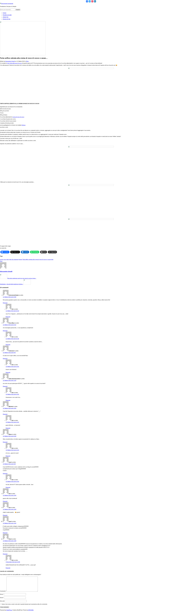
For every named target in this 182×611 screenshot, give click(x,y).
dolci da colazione (13, 259)
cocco (4, 259)
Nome (2, 594)
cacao (1, 259)
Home (4, 13)
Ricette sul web (7, 15)
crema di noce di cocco (18, 117)
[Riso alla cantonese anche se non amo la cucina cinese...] (3, 278)
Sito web (2, 601)
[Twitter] (89, 1)
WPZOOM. (31, 610)
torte (52, 259)
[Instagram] (92, 1)
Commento (3, 591)
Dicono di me (6, 19)
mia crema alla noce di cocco (14, 63)
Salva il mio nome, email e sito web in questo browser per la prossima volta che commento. (24, 604)
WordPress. (9, 610)
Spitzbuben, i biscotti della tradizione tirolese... (11, 284)
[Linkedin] (95, 1)
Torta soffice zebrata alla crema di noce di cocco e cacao (36, 259)
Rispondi (5, 302)
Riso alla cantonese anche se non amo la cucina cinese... (21, 278)
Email (2, 597)
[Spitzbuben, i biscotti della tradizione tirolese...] (27, 284)
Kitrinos (23, 125)
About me (5, 17)
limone (20, 259)
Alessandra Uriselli (10, 61)
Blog (27, 61)
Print (1, 261)
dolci (8, 259)
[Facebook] (87, 1)
